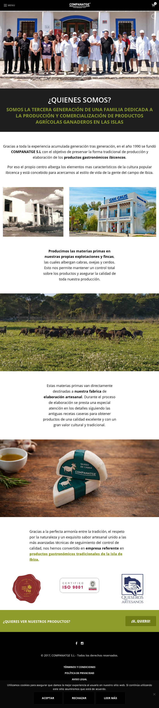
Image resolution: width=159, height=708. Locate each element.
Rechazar (79, 698)
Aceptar (48, 698)
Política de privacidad (79, 673)
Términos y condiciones (79, 667)
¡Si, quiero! (140, 621)
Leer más (110, 698)
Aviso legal (79, 679)
